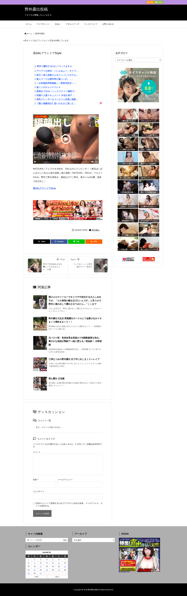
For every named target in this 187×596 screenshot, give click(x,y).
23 (35, 570)
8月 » (57, 577)
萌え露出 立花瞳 (56, 378)
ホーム (29, 33)
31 (41, 573)
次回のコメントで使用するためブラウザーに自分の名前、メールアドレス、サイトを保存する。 (69, 504)
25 (47, 570)
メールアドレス (64, 479)
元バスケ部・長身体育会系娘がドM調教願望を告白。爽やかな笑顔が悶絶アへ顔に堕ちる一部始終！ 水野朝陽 (75, 341)
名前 (35, 479)
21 (65, 566)
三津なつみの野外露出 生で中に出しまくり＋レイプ (74, 359)
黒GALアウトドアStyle (44, 188)
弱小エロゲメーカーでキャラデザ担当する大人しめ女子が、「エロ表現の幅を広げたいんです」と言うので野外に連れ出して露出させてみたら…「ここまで (75, 300)
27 (59, 570)
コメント (37, 452)
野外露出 (41, 33)
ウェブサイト (38, 491)
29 (29, 573)
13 (59, 563)
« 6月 (36, 577)
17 (41, 566)
